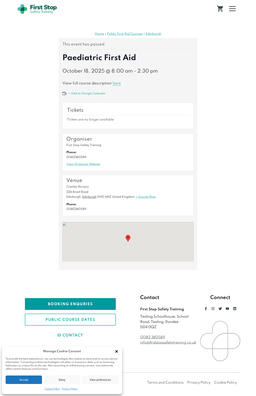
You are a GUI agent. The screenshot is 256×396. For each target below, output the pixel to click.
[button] (116, 351)
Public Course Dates (70, 320)
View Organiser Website (83, 164)
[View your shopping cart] (220, 9)
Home (99, 34)
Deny (62, 379)
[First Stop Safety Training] (37, 9)
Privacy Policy (70, 389)
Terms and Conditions (165, 382)
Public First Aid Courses (125, 34)
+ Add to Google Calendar (87, 93)
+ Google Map (145, 196)
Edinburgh (153, 34)
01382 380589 (152, 337)
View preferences (100, 379)
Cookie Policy (52, 389)
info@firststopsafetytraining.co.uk (168, 342)
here (117, 83)
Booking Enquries (70, 304)
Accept (23, 379)
